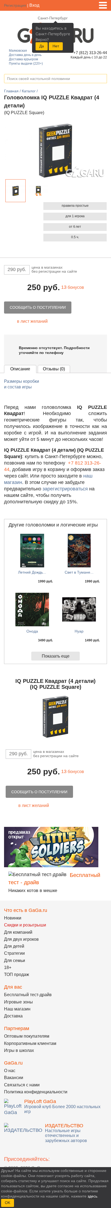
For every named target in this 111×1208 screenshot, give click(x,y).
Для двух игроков (21, 939)
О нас (9, 1070)
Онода (32, 631)
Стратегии (14, 953)
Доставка (13, 1016)
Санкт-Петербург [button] (53, 18)
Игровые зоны (18, 1002)
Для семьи (14, 960)
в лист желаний (32, 321)
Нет (56, 46)
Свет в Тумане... (79, 572)
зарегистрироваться (65, 488)
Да (41, 46)
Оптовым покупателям (26, 1036)
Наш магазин (17, 1009)
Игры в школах (19, 1050)
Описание (20, 369)
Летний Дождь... (32, 572)
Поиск (102, 79)
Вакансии (13, 1077)
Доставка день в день (25, 55)
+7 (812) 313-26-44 (89, 52)
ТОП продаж (16, 974)
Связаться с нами (22, 1085)
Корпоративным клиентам (30, 1043)
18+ (7, 967)
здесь (92, 1196)
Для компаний (18, 932)
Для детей (14, 946)
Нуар (79, 631)
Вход (34, 5)
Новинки (12, 918)
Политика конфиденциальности (35, 1092)
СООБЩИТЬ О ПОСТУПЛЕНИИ (38, 307)
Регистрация (15, 5)
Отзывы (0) (54, 369)
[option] (15, 190)
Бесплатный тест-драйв (28, 994)
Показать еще (56, 656)
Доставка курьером (23, 59)
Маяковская (18, 50)
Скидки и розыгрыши (25, 925)
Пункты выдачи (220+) (26, 63)
